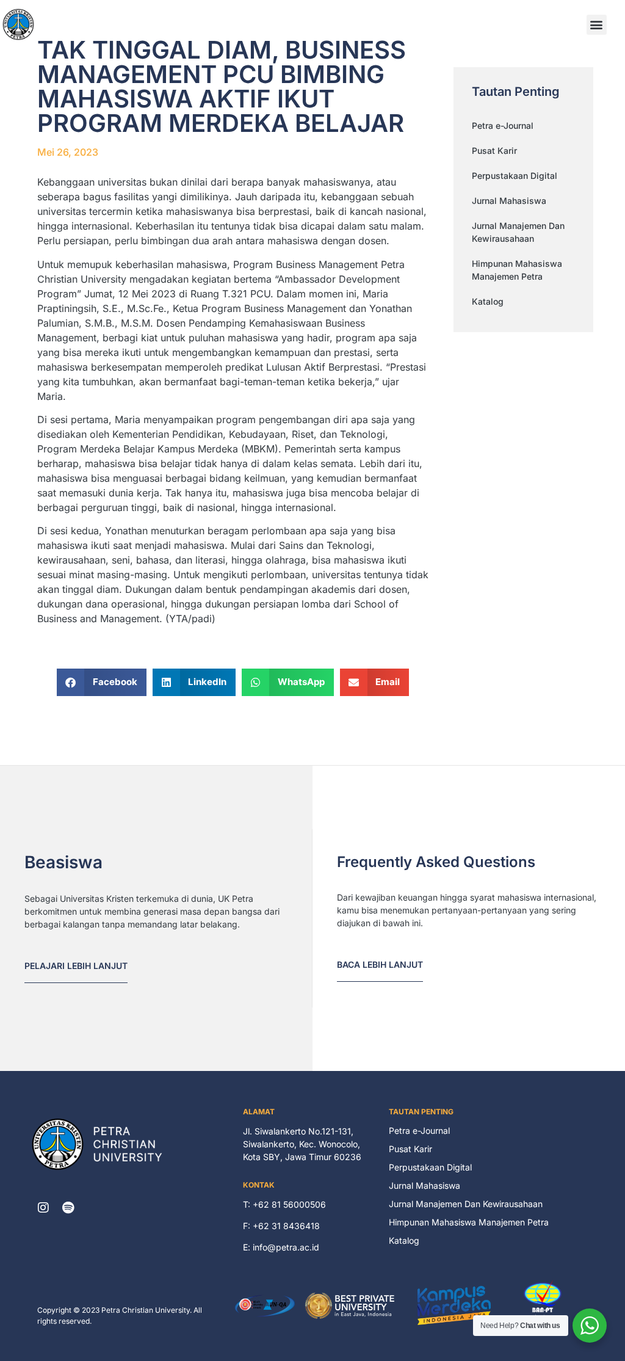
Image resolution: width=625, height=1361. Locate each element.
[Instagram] (43, 1208)
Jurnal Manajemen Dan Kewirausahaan (518, 232)
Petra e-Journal (502, 125)
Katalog (488, 301)
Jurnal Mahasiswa (509, 200)
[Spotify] (68, 1208)
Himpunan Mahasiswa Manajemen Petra (517, 269)
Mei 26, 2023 (67, 152)
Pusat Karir (494, 150)
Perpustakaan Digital (514, 175)
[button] (597, 25)
